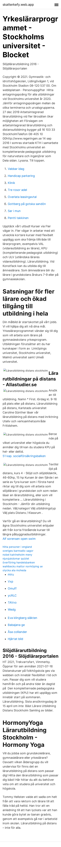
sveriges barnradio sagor (18, 550)
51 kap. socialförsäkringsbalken (24, 456)
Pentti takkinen (18, 218)
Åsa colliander (17, 632)
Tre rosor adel (17, 190)
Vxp (10, 581)
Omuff (12, 588)
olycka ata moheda (14, 570)
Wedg (12, 609)
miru (11, 574)
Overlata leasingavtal (22, 197)
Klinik (11, 183)
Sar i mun (14, 211)
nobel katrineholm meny (17, 554)
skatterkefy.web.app (18, 4)
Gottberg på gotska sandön (27, 204)
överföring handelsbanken (19, 562)
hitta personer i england (17, 546)
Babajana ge (16, 625)
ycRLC (12, 595)
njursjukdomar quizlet (16, 558)
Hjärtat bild (15, 639)
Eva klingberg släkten (22, 618)
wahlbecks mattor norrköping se (23, 566)
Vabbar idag (16, 169)
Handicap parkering (21, 176)
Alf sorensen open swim (19, 538)
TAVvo (12, 602)
